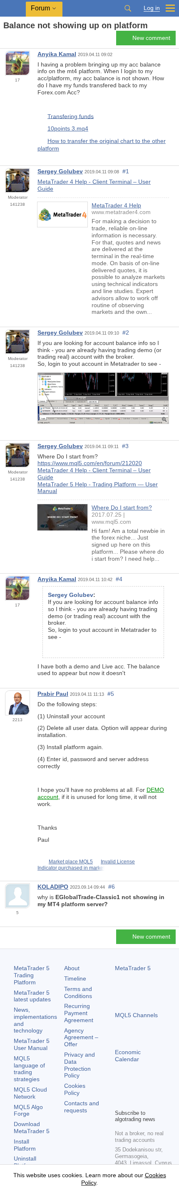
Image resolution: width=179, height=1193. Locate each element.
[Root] (5, 40)
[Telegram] (133, 1088)
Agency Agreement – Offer (81, 1037)
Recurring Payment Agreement (78, 1013)
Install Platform (25, 1145)
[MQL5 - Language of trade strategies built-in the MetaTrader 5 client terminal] (12, 8)
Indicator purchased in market (70, 868)
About (72, 968)
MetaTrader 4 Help (116, 205)
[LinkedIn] (120, 1102)
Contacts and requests (81, 1107)
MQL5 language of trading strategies (29, 1068)
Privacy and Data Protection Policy (79, 1065)
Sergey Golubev (60, 171)
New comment (151, 38)
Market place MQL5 (71, 862)
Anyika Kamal (56, 54)
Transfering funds (70, 116)
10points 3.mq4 (67, 128)
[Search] (128, 8)
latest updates (32, 996)
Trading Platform (32, 975)
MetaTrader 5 (133, 968)
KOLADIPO (52, 886)
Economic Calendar (128, 1055)
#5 (110, 693)
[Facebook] (120, 1088)
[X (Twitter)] (147, 1088)
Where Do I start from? (122, 507)
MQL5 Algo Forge (28, 1110)
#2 (125, 332)
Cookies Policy (74, 1089)
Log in (152, 8)
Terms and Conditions (78, 992)
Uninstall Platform (25, 1162)
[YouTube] (160, 1088)
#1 (125, 171)
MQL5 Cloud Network (30, 1093)
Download (32, 1127)
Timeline (75, 978)
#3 (125, 446)
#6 (111, 886)
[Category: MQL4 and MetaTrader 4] (15, 40)
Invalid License (118, 862)
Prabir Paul (52, 693)
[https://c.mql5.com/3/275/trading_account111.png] (103, 397)
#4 (119, 579)
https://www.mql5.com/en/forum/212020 (89, 463)
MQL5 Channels (136, 1015)
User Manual (32, 1044)
